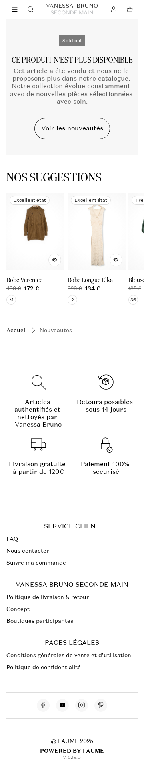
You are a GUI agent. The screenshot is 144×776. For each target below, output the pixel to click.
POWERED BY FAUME (72, 750)
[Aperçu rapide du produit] (54, 260)
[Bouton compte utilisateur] (114, 9)
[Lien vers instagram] (81, 705)
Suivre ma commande (36, 562)
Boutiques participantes (39, 620)
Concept (18, 609)
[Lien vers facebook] (43, 705)
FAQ (12, 538)
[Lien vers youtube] (62, 705)
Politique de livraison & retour (47, 597)
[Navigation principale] (14, 9)
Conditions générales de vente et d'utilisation (68, 655)
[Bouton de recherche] (30, 9)
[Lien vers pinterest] (100, 705)
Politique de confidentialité (43, 667)
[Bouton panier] (130, 9)
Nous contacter (27, 550)
